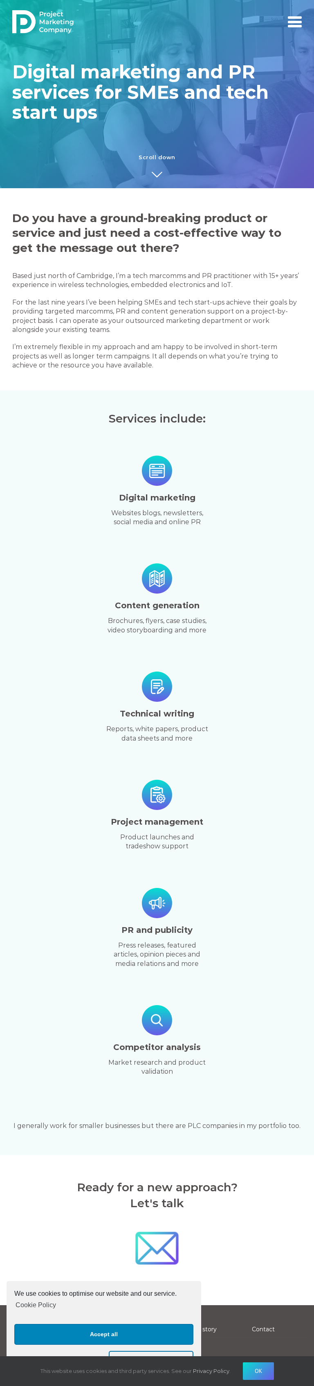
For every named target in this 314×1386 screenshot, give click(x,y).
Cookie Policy (36, 1304)
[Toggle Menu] (295, 21)
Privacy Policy (211, 1371)
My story (204, 1329)
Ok (258, 1371)
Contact (263, 1329)
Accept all (104, 1334)
